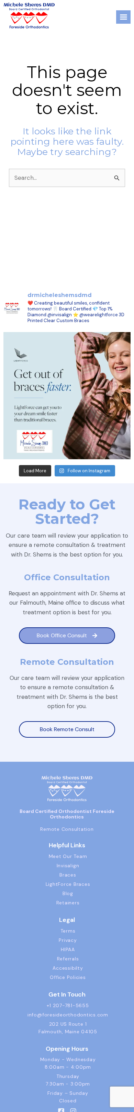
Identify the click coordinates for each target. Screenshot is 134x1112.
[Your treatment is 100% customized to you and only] (67, 395)
